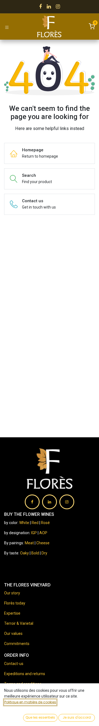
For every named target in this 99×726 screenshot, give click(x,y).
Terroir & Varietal (18, 623)
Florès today (14, 603)
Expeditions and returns (24, 674)
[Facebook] (40, 6)
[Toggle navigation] (7, 27)
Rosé (45, 522)
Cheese (43, 543)
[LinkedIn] (49, 6)
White (24, 522)
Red (35, 522)
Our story (12, 593)
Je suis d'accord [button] (77, 717)
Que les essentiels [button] (40, 717)
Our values (13, 633)
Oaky (25, 553)
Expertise (12, 613)
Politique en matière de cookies (30, 702)
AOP (43, 533)
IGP (34, 533)
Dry (44, 553)
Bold (35, 553)
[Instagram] (58, 6)
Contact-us (13, 663)
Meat (29, 543)
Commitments (16, 643)
